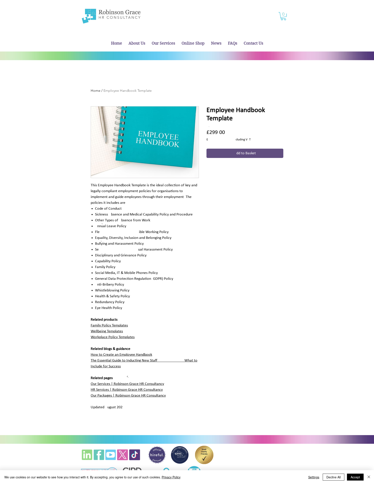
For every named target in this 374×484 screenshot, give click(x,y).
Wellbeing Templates (107, 331)
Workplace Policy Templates (113, 337)
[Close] (368, 477)
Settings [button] (313, 477)
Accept (355, 477)
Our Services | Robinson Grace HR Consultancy (127, 384)
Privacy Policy (171, 477)
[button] (283, 16)
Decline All (333, 477)
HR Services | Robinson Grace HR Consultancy (127, 390)
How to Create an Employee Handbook (121, 355)
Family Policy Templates (109, 325)
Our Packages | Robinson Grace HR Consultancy (128, 396)
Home (95, 90)
